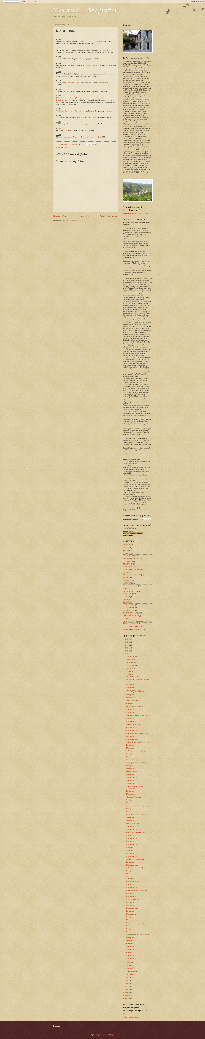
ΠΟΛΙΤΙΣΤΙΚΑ (127, 588)
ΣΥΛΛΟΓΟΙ (126, 597)
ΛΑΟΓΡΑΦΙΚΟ (127, 583)
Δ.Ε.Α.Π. (125, 548)
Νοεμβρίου (130, 659)
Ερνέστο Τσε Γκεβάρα (71, 83)
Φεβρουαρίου (131, 971)
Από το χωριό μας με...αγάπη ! (135, 751)
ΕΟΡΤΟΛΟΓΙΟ (127, 561)
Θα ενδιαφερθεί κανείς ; (133, 676)
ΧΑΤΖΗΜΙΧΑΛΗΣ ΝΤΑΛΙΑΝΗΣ (132, 629)
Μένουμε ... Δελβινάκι (85, 10)
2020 (126, 978)
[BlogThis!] (89, 144)
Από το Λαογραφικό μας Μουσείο (136, 815)
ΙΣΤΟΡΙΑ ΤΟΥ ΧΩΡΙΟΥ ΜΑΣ (132, 575)
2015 (126, 992)
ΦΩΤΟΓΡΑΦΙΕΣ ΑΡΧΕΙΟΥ (131, 626)
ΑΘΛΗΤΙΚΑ (126, 545)
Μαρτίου (129, 968)
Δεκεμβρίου (130, 656)
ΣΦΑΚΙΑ (125, 599)
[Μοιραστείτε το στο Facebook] (93, 144)
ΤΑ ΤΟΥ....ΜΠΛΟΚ (128, 607)
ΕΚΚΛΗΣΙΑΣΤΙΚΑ (128, 556)
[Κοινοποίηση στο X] (91, 144)
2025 (126, 642)
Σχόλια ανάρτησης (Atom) (70, 220)
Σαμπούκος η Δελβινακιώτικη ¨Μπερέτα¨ (138, 926)
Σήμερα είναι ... (131, 794)
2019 (126, 981)
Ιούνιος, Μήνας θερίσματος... (135, 706)
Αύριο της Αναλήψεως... (133, 881)
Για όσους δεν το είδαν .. (133, 899)
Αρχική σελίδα (85, 216)
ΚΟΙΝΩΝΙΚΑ (127, 580)
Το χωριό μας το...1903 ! (133, 724)
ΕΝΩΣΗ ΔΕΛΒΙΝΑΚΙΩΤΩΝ (131, 558)
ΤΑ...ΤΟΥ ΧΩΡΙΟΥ (129, 610)
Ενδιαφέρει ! (130, 703)
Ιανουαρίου (130, 974)
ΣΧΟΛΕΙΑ (126, 602)
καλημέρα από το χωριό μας (135, 859)
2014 (126, 995)
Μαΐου (129, 962)
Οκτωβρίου (130, 662)
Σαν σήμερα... (130, 684)
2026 (126, 639)
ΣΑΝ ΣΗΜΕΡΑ (65, 147)
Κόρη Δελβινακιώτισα (132, 823)
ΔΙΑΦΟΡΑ (126, 553)
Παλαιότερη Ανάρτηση (109, 216)
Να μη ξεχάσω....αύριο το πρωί (136, 923)
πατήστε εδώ (147, 519)
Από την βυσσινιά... (132, 771)
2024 (126, 645)
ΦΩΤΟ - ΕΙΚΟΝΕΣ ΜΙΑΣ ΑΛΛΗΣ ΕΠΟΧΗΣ (136, 621)
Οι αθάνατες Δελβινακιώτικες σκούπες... (138, 935)
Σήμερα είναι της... (132, 783)
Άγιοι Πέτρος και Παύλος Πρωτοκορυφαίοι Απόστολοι (135, 691)
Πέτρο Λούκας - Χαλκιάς (130, 586)
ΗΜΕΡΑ (125, 572)
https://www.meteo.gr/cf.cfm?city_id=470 (135, 213)
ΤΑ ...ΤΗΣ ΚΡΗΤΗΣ (129, 605)
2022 (126, 651)
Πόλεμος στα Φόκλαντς (71, 111)
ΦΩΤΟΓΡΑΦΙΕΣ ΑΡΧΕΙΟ (130, 624)
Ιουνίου (129, 674)
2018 (126, 984)
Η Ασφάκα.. (129, 850)
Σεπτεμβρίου (131, 665)
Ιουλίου (129, 671)
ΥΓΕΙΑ (125, 618)
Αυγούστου (130, 668)
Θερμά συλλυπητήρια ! (133, 700)
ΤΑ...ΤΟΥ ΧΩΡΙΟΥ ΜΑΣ (130, 613)
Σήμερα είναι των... (132, 698)
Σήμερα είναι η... (131, 687)
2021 (126, 654)
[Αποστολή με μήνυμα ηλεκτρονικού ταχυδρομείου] (87, 144)
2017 (126, 987)
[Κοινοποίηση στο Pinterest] (95, 144)
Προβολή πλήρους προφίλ (131, 1017)
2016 (126, 990)
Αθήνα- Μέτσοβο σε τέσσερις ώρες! (137, 890)
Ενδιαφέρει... (130, 847)
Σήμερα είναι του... (132, 730)
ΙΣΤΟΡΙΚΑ (126, 577)
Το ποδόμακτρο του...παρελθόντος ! (137, 763)
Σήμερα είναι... (130, 748)
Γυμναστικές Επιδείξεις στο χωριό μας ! (138, 806)
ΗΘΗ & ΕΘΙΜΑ (127, 567)
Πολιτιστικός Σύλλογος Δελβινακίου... (137, 733)
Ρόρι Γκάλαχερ (67, 130)
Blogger (111, 1035)
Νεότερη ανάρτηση (61, 216)
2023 (126, 648)
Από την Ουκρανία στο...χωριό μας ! (137, 742)
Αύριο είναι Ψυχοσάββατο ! (134, 797)
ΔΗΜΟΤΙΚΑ (126, 550)
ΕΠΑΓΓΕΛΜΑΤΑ (128, 564)
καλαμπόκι (90, 41)
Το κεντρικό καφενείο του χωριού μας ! (138, 715)
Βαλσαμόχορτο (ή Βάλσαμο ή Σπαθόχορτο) (135, 787)
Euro (99, 137)
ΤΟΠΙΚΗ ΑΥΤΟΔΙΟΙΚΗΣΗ (131, 616)
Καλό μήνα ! (130, 952)
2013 (126, 998)
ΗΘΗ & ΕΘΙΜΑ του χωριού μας (132, 569)
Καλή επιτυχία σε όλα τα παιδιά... (136, 832)
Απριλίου (130, 965)
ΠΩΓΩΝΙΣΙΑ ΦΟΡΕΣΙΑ (130, 591)
